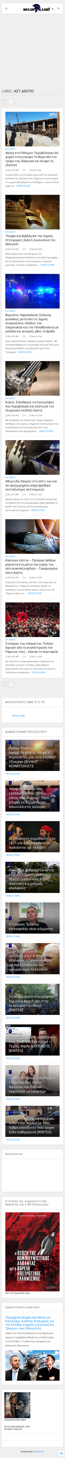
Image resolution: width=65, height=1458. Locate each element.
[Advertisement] (32, 51)
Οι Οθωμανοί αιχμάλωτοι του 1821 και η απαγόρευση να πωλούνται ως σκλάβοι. (32, 843)
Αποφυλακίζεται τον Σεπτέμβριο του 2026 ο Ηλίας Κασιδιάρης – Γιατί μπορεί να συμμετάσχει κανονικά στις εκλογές (29, 798)
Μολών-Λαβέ (18, 716)
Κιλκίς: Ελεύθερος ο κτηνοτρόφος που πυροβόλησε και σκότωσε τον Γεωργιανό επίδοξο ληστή (29, 406)
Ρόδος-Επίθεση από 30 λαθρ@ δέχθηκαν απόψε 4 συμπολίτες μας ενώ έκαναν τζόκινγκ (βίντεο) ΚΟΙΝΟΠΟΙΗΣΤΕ (31, 757)
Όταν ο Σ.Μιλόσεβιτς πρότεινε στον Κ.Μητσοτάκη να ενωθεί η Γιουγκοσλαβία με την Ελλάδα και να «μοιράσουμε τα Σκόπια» (31, 960)
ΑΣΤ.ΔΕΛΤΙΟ (10, 149)
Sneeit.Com (38, 1451)
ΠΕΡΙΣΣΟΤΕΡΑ (23, 186)
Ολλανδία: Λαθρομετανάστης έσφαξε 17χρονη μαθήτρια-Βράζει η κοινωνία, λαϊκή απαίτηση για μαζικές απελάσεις (31, 879)
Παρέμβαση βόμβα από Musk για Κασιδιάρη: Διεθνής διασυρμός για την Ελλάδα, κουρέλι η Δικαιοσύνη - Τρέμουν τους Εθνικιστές (30, 1323)
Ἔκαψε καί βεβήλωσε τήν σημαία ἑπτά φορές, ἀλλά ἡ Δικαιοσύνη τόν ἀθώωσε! (30, 240)
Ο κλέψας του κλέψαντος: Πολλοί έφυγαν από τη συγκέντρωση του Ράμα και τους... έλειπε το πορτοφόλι (31, 647)
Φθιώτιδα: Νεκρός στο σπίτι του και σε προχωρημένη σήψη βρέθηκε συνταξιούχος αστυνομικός (31, 485)
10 (11, 1112)
